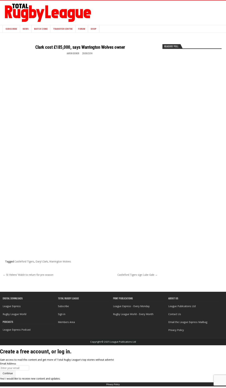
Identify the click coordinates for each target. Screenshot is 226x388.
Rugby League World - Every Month (133, 314)
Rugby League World (14, 314)
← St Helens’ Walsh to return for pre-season (28, 274)
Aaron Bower (73, 53)
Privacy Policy (176, 330)
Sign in (61, 314)
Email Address (8, 363)
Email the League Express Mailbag (187, 322)
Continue (8, 373)
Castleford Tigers (24, 261)
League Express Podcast (17, 329)
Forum (81, 29)
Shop (93, 29)
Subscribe (11, 29)
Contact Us (174, 314)
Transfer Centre (63, 29)
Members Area (66, 322)
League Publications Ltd (182, 306)
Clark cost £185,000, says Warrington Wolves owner (80, 47)
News (26, 29)
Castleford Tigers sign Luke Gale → (137, 274)
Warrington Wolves (60, 261)
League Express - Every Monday (131, 306)
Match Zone (41, 29)
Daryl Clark (41, 261)
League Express (12, 306)
